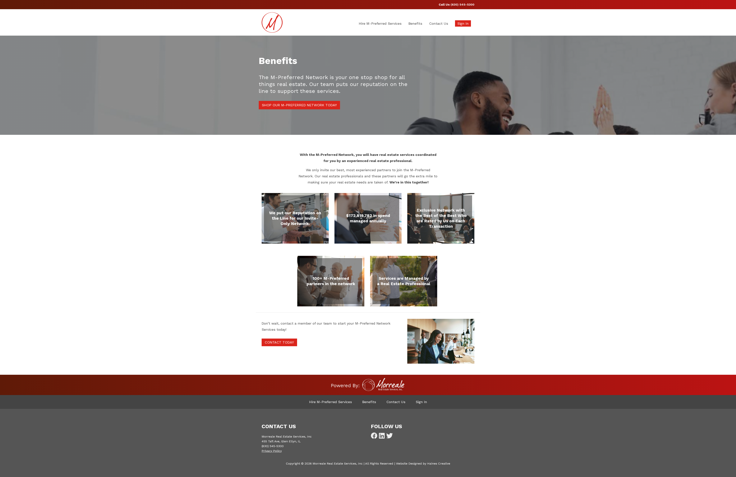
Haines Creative (438, 463)
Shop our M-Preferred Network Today (299, 105)
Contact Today (279, 342)
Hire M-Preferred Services (380, 23)
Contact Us (438, 23)
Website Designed (409, 463)
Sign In (463, 23)
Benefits (415, 23)
